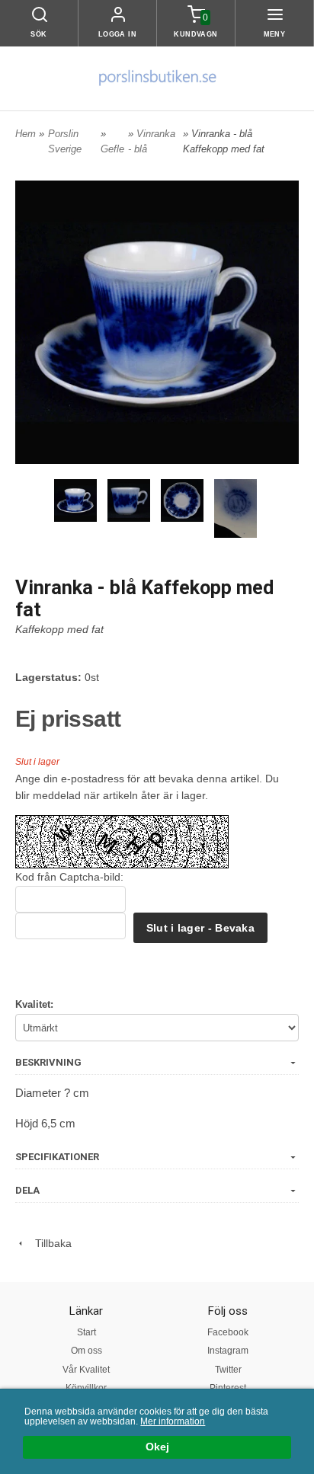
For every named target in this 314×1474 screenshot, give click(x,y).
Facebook (227, 1332)
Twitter (228, 1369)
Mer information (172, 1421)
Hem (25, 133)
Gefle (112, 149)
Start (86, 1332)
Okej (157, 1447)
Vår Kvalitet (86, 1369)
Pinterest (228, 1388)
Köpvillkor (86, 1388)
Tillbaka (49, 1243)
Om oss (86, 1350)
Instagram (227, 1350)
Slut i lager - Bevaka (200, 928)
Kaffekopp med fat (59, 629)
